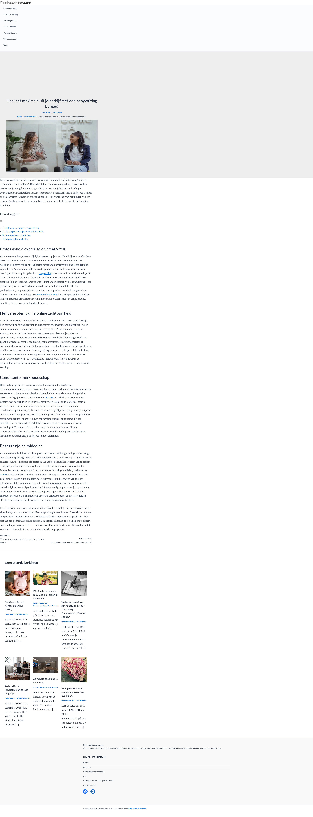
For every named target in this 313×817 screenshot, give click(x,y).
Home (85, 763)
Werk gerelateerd (10, 33)
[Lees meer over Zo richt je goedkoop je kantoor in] (46, 665)
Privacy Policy (89, 785)
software (4, 474)
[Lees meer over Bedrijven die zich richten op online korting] (17, 583)
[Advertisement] (156, 76)
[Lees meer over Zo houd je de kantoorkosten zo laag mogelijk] (17, 668)
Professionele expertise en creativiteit (22, 228)
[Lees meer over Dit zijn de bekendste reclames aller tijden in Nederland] (46, 578)
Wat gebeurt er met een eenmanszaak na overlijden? (72, 692)
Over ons (87, 767)
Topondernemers (9, 27)
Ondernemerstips (10, 8)
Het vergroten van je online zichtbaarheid (24, 231)
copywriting (45, 273)
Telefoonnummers (10, 39)
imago (49, 397)
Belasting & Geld (10, 21)
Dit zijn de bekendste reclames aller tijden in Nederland (45, 595)
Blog (5, 45)
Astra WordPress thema (137, 809)
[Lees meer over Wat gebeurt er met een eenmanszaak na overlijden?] (74, 670)
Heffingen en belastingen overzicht (98, 781)
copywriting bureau (47, 294)
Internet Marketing (10, 14)
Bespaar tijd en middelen (16, 239)
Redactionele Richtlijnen (94, 772)
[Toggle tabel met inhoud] (2, 221)
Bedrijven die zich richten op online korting (14, 606)
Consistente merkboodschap (18, 235)
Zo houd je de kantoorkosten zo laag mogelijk (16, 690)
